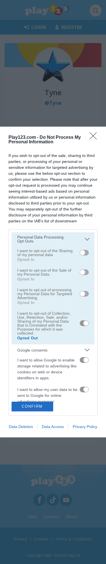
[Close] (95, 137)
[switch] (84, 253)
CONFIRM (32, 406)
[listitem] (53, 239)
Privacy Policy (85, 426)
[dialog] (53, 282)
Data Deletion (21, 426)
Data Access (53, 426)
